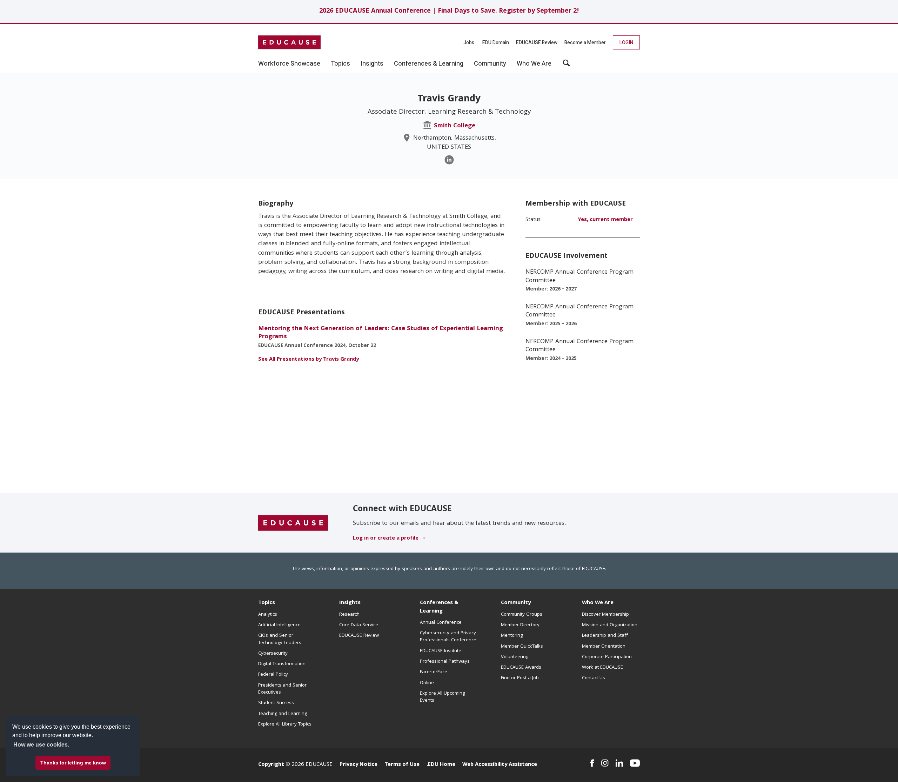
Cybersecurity (273, 653)
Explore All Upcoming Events (442, 697)
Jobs (468, 42)
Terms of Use (402, 764)
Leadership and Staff (605, 636)
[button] (566, 66)
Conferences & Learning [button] (428, 63)
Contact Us (593, 678)
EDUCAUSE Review (536, 42)
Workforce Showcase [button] (289, 63)
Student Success (276, 703)
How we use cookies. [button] (41, 745)
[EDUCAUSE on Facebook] (592, 763)
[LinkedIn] (449, 160)
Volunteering (514, 657)
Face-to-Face (433, 672)
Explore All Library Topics (284, 724)
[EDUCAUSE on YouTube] (635, 763)
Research (349, 615)
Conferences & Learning (439, 607)
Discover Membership (605, 615)
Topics (266, 603)
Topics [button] (340, 63)
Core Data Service (358, 625)
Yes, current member (605, 220)
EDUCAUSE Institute (440, 651)
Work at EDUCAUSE (602, 667)
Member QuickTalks (522, 646)
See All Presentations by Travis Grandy (308, 359)
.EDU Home (441, 764)
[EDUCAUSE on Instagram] (605, 763)
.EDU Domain (495, 42)
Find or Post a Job (520, 678)
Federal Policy (273, 675)
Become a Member (585, 42)
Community (516, 603)
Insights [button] (372, 63)
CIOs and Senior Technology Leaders (279, 639)
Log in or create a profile (385, 538)
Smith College (454, 126)
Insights (350, 603)
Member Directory (520, 625)
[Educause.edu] (293, 523)
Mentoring (512, 636)
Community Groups (521, 615)
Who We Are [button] (534, 63)
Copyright (271, 764)
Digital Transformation (282, 664)
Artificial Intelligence (279, 625)
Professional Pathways (445, 662)
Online (427, 683)
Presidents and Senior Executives (282, 689)
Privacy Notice (358, 764)
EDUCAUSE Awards (521, 667)
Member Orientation (603, 646)
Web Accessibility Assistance (499, 764)
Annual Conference (441, 623)
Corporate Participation (607, 657)
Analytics (267, 615)
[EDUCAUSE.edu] (289, 42)
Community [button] (490, 63)
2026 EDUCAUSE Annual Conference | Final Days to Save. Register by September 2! (449, 11)
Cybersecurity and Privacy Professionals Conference (448, 636)
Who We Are (598, 603)
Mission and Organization (609, 625)
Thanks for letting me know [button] (73, 763)
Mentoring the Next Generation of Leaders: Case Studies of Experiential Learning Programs (380, 333)
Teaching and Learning (282, 714)
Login (626, 42)
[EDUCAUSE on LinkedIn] (619, 763)
